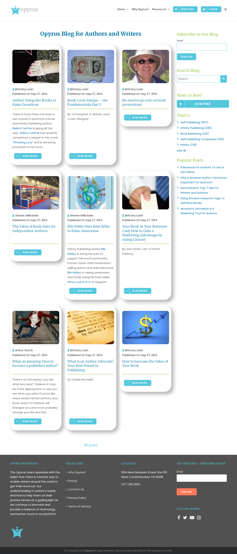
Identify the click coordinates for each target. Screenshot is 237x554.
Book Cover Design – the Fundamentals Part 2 (87, 102)
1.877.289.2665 (130, 484)
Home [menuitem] (121, 9)
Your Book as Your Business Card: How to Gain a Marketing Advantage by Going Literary (144, 232)
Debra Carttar (22, 128)
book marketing (195, 134)
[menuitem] (185, 9)
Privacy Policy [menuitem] (77, 498)
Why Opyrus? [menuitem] (140, 9)
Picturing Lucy (23, 142)
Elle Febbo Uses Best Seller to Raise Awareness (88, 228)
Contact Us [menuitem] (76, 489)
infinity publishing (196, 128)
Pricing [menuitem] (72, 481)
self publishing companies (202, 139)
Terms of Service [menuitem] (79, 506)
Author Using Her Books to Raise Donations (34, 102)
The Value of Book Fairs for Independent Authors (34, 228)
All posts (91, 445)
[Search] (223, 79)
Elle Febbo (74, 272)
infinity (189, 145)
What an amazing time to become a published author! (35, 363)
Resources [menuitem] (159, 9)
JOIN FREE (203, 104)
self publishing (194, 122)
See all (181, 150)
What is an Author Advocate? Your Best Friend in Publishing (90, 365)
